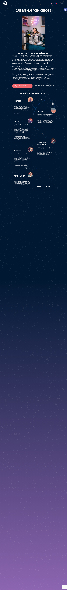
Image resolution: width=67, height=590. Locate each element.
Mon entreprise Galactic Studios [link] (20, 86)
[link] (65, 9)
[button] (62, 3)
